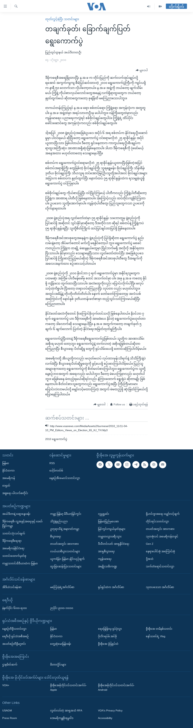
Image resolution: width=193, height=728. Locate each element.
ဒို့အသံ (149, 558)
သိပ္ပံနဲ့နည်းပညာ (59, 521)
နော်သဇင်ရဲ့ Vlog (155, 636)
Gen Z (149, 543)
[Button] (142, 70)
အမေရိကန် (8, 478)
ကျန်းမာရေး (105, 558)
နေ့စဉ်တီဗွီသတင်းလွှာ (14, 628)
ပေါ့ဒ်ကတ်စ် (56, 470)
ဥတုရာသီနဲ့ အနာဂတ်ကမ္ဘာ (64, 528)
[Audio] (149, 6)
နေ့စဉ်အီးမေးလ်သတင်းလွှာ (64, 478)
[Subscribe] (162, 464)
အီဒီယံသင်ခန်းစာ (11, 587)
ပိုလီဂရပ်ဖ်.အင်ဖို (107, 636)
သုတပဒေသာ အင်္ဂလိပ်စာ (160, 587)
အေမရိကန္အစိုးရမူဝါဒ (61, 718)
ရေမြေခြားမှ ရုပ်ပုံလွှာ (110, 628)
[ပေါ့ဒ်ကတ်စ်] (153, 464)
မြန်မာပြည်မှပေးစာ (108, 521)
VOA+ (5, 685)
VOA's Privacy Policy (110, 710)
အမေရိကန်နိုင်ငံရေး (13, 548)
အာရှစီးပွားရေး (106, 551)
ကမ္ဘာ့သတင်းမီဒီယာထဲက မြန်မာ (20, 563)
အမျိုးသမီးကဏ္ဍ (107, 566)
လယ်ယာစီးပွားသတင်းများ (65, 551)
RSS (52, 462)
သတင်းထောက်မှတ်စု (14, 555)
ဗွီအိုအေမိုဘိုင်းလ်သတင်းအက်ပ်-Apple (68, 687)
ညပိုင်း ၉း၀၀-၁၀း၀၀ (61, 607)
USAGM (7, 710)
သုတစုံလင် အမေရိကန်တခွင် (162, 536)
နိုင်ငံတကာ (8, 470)
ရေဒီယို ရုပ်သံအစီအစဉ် (15, 636)
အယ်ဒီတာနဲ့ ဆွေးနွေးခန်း (16, 513)
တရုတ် (6, 485)
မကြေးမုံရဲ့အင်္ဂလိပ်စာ (62, 587)
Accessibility (105, 718)
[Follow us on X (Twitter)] (109, 464)
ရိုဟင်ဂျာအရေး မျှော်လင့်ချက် (163, 513)
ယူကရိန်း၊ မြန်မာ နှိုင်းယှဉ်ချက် (67, 558)
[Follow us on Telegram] (135, 464)
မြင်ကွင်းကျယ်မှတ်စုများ (111, 528)
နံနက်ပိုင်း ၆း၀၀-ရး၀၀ (14, 607)
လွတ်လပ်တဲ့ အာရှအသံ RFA (66, 710)
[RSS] (144, 464)
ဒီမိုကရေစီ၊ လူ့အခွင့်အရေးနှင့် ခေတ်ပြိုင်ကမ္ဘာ (22, 523)
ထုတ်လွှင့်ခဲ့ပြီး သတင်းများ (62, 19)
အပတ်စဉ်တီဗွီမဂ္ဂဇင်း (14, 643)
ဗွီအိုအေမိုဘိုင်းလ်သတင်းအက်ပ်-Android (116, 687)
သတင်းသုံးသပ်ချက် (13, 533)
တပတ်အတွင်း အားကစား (64, 543)
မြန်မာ (5, 462)
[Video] (160, 6)
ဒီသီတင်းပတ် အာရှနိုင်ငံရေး (113, 543)
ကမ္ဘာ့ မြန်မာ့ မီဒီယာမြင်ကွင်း (65, 513)
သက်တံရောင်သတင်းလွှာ (160, 566)
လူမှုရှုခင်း (103, 513)
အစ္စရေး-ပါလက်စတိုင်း (15, 493)
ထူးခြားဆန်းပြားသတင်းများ (65, 566)
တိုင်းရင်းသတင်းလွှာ (157, 521)
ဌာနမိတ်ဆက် (9, 664)
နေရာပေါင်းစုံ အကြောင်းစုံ (160, 551)
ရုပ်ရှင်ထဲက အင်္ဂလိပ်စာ (111, 587)
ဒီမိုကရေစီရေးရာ (11, 540)
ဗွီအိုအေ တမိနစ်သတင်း (159, 628)
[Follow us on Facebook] (100, 464)
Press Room (9, 718)
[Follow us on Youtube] (118, 464)
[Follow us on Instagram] (126, 464)
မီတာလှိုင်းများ (58, 664)
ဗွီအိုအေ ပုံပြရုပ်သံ (108, 643)
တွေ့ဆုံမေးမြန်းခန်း (60, 643)
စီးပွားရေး (55, 536)
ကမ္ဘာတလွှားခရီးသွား (110, 536)
